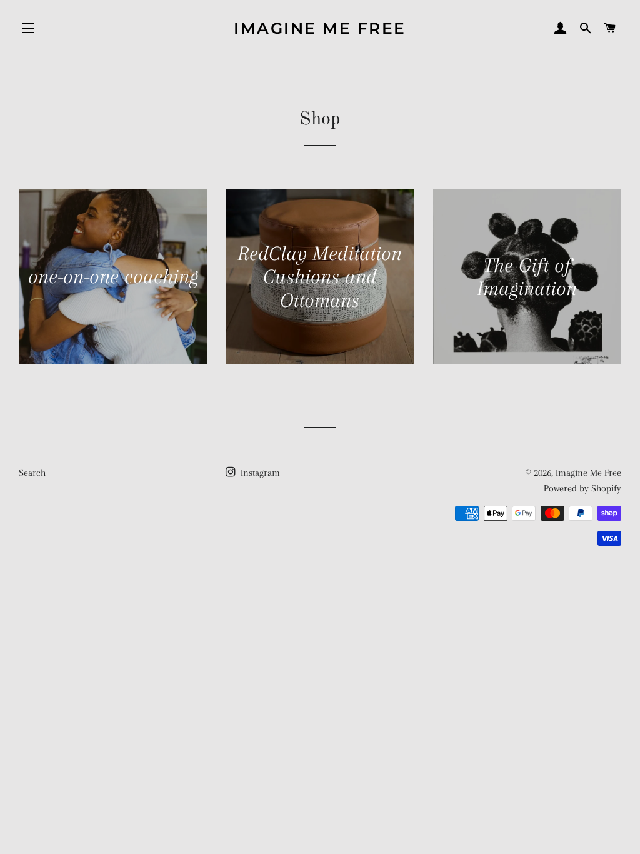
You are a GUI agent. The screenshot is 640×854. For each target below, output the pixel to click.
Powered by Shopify (582, 488)
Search (32, 472)
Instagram (259, 472)
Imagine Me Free (320, 28)
